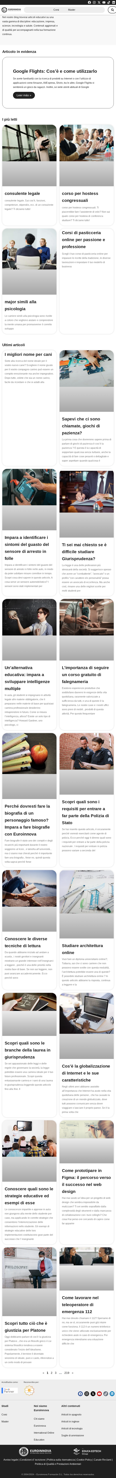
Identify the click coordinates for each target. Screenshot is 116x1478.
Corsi (56, 9)
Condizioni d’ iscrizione (32, 1459)
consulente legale (22, 193)
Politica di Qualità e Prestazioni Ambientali (58, 1464)
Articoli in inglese (70, 1421)
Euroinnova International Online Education (44, 1432)
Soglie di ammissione (72, 1435)
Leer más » (24, 95)
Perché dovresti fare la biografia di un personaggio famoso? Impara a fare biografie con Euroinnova (27, 820)
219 (66, 1372)
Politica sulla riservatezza (61, 1459)
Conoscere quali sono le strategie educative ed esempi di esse (29, 1196)
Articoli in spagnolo (71, 1414)
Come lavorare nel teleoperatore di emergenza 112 (80, 1304)
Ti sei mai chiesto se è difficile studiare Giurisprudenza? (84, 551)
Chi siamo (39, 1419)
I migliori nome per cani (28, 354)
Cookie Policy (84, 1459)
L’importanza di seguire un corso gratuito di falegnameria (85, 674)
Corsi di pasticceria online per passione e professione (83, 239)
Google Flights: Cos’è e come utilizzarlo (55, 71)
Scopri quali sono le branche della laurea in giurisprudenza (27, 1050)
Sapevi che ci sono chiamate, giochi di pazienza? (81, 426)
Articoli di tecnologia (71, 1428)
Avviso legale (10, 1459)
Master (71, 9)
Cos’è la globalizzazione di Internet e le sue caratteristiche (86, 1073)
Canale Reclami (103, 1459)
